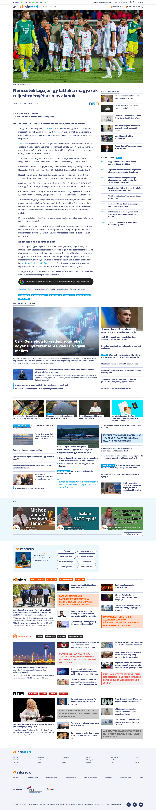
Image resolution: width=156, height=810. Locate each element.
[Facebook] (135, 804)
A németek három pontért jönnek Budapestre (34, 117)
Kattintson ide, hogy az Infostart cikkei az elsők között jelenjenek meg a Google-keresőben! (57, 282)
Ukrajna (53, 6)
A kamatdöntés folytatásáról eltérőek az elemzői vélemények (41, 385)
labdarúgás (24, 295)
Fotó (136, 757)
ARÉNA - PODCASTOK (133, 6)
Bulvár (88, 757)
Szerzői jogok (101, 804)
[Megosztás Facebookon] (90, 104)
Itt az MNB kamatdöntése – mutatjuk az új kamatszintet (39, 389)
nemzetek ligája (83, 295)
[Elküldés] (97, 104)
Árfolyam (51, 579)
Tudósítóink (66, 757)
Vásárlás (50, 636)
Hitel (39, 636)
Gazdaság (16, 763)
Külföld (15, 760)
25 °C (141, 2)
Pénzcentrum (37, 579)
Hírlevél (137, 760)
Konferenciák (66, 579)
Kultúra (39, 760)
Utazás (61, 636)
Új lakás (80, 579)
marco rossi (69, 295)
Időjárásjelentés (71, 778)
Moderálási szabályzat (87, 804)
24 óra (45, 6)
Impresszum (54, 804)
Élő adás (67, 551)
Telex (22, 144)
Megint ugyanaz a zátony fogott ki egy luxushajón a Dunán (59, 417)
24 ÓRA (119, 157)
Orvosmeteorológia (90, 778)
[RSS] (128, 804)
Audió (113, 760)
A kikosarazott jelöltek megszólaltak (30, 489)
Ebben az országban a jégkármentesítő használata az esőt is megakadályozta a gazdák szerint (78, 484)
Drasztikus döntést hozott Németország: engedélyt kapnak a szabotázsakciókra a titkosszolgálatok (30, 670)
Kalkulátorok (75, 636)
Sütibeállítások (116, 804)
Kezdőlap (22, 289)
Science (63, 694)
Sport (30, 289)
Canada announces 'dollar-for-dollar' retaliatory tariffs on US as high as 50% (78, 714)
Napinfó (88, 763)
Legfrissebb (114, 757)
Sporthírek (108, 778)
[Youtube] (141, 804)
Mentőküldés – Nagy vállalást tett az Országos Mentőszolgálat (26, 417)
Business (33, 694)
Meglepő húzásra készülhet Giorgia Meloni (119, 364)
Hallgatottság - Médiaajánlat (39, 804)
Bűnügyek (89, 760)
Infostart (17, 104)
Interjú (64, 760)
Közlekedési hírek (51, 778)
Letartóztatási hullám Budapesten (116, 389)
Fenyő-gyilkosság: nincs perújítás (27, 450)
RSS (108, 804)
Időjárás (137, 763)
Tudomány (40, 757)
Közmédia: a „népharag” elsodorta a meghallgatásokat (45, 477)
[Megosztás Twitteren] (93, 104)
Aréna (141, 778)
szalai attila (24, 299)
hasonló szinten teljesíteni (36, 263)
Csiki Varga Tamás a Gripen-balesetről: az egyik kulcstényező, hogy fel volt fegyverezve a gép (75, 449)
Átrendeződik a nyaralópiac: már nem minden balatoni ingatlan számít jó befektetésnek (122, 438)
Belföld (15, 757)
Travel (53, 694)
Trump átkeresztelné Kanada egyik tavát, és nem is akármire (44, 436)
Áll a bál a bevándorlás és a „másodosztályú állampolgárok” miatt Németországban (125, 418)
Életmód (64, 763)
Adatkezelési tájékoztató (69, 804)
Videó (112, 763)
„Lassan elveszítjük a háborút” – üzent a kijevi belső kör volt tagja (118, 331)
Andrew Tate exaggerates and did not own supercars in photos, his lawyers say (122, 734)
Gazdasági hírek (125, 778)
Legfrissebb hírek (32, 778)
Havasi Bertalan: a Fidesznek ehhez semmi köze (91, 417)
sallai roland (55, 295)
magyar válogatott (39, 295)
